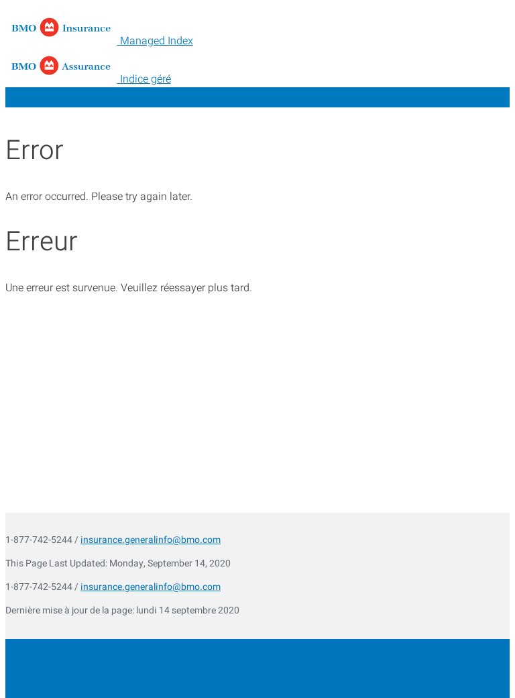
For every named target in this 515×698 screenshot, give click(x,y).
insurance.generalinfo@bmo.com (150, 540)
